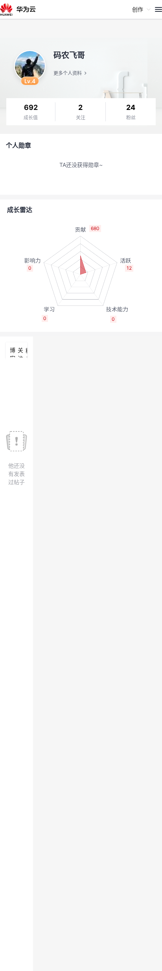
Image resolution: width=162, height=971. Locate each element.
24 (130, 107)
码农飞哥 (69, 55)
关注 (80, 118)
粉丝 (131, 118)
